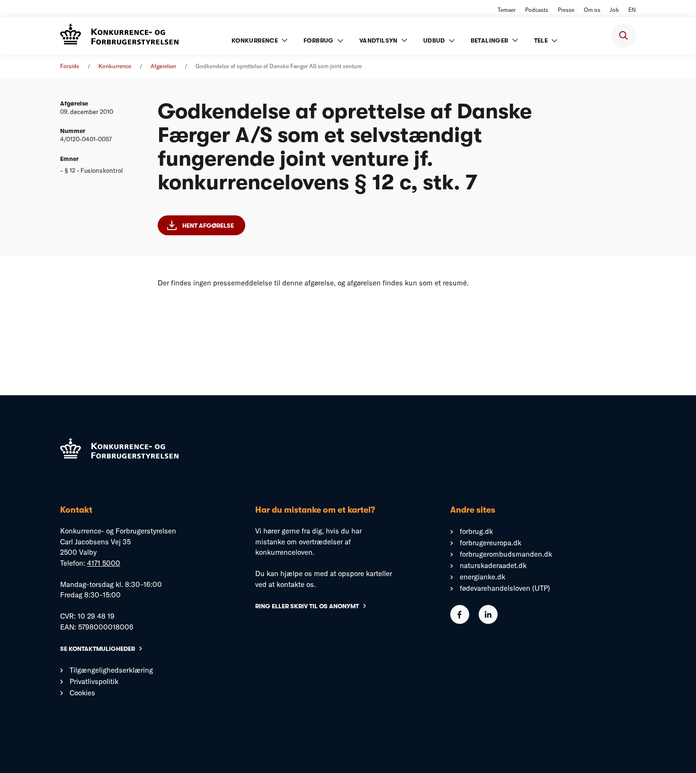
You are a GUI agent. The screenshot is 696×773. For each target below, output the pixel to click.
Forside (69, 66)
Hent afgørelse (208, 225)
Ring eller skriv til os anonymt (307, 606)
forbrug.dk (476, 531)
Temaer (507, 9)
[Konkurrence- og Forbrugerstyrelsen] (119, 35)
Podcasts (536, 9)
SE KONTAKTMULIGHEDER (97, 648)
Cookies (82, 692)
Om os (592, 9)
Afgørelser (163, 66)
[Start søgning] (623, 35)
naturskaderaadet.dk (493, 565)
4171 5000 (103, 563)
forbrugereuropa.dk (490, 542)
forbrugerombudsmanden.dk (506, 554)
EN (632, 9)
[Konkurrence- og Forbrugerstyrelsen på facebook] (459, 621)
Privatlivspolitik (94, 681)
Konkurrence (114, 66)
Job (614, 9)
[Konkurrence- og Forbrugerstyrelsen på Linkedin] (488, 621)
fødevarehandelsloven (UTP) (505, 588)
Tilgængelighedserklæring (111, 670)
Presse (566, 9)
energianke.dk (482, 576)
